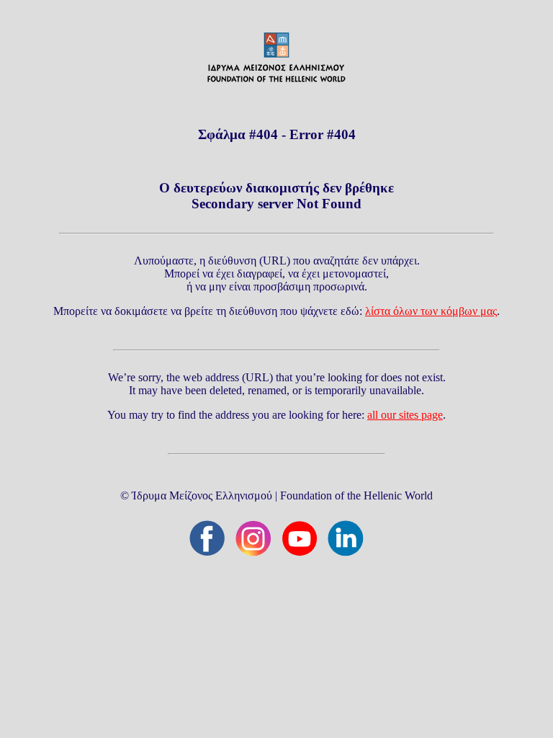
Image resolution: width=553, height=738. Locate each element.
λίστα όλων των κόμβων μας (431, 311)
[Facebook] (207, 538)
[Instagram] (253, 538)
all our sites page (405, 415)
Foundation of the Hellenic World (356, 495)
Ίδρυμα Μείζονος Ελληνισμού (202, 495)
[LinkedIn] (346, 538)
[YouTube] (300, 538)
